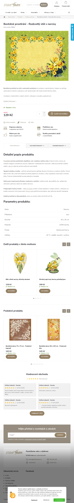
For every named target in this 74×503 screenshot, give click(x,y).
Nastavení (34, 500)
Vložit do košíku (60, 114)
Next (68, 244)
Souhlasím (60, 500)
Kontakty (7, 478)
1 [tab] (33, 298)
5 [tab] (40, 298)
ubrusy (10, 166)
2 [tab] (35, 298)
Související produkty (36, 145)
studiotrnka (32, 462)
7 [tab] (41, 364)
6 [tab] (39, 364)
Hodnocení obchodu (37, 374)
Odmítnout (46, 500)
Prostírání (7, 161)
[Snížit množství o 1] (44, 115)
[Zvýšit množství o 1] (44, 112)
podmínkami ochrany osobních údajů (35, 439)
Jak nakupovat (9, 483)
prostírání (29, 189)
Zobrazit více (37, 413)
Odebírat (60, 435)
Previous (64, 244)
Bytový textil (30, 191)
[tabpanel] (20, 272)
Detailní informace (9, 101)
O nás (7, 475)
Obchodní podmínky (11, 486)
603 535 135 (53, 459)
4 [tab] (38, 298)
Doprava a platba (10, 480)
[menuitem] (11, 12)
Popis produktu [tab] (14, 145)
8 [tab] (42, 364)
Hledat (44, 5)
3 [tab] (34, 364)
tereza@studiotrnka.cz (35, 459)
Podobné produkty (58, 145)
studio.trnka (53, 462)
